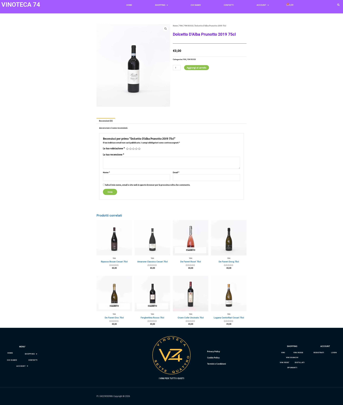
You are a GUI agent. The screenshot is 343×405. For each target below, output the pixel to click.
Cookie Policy (213, 357)
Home (175, 25)
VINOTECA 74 (20, 4)
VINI (283, 353)
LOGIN (334, 353)
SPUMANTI (292, 368)
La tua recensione (113, 154)
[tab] (105, 121)
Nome (106, 172)
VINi (181, 25)
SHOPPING (160, 5)
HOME (129, 5)
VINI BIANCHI (292, 357)
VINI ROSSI (188, 25)
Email (176, 172)
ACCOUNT (261, 5)
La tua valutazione (114, 148)
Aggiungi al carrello (196, 67)
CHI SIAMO (196, 5)
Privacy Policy (213, 351)
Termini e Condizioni (216, 363)
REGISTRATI (319, 353)
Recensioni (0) (106, 120)
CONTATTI (229, 5)
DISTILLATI (300, 362)
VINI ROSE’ (284, 362)
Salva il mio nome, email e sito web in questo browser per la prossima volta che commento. (147, 184)
